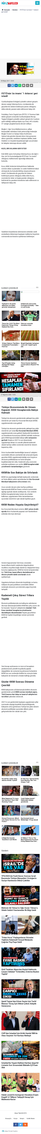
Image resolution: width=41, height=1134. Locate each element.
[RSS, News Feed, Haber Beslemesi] (25, 1124)
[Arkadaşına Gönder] (23, 85)
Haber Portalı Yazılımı (11, 1131)
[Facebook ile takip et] (15, 1124)
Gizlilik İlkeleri (31, 1118)
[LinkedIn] (16, 85)
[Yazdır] (27, 85)
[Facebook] (9, 85)
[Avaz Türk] (9, 3)
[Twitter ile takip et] (20, 1124)
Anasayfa (8, 1118)
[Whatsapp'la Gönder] (19, 85)
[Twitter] (12, 85)
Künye (15, 1118)
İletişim (22, 1118)
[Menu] (37, 3)
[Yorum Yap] (31, 85)
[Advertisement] (20, 34)
